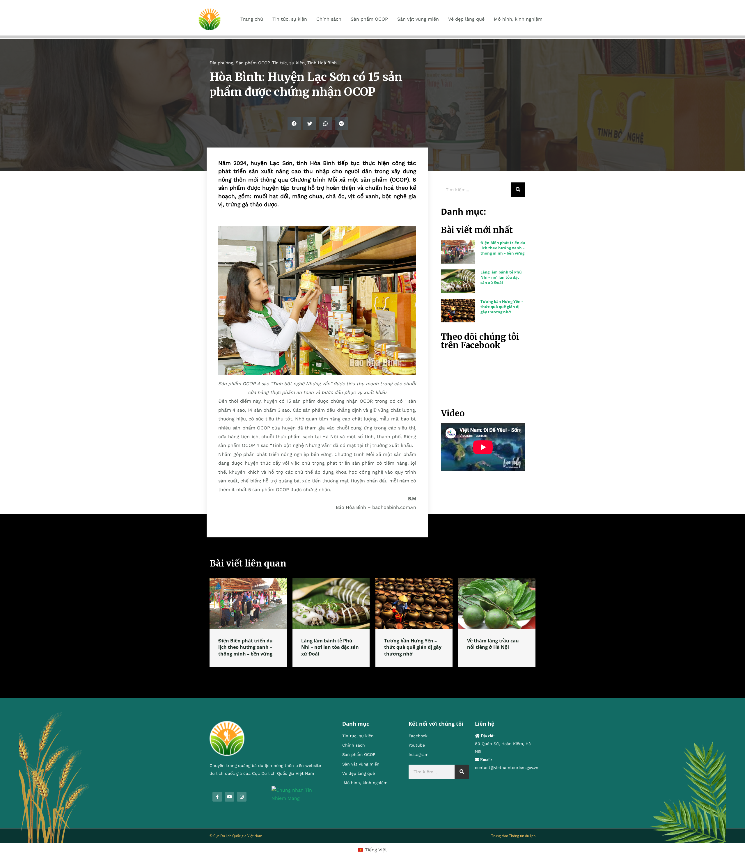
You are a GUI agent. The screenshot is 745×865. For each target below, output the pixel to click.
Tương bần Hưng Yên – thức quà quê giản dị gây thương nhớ (502, 307)
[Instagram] (241, 797)
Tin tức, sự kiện (288, 62)
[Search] (518, 189)
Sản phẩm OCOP (252, 62)
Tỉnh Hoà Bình (322, 62)
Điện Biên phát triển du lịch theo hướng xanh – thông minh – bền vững (502, 248)
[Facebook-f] (217, 797)
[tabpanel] (248, 622)
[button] (294, 123)
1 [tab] (372, 674)
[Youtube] (229, 797)
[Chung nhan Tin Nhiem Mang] (298, 794)
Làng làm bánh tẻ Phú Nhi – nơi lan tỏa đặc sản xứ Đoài (501, 277)
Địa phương (221, 62)
